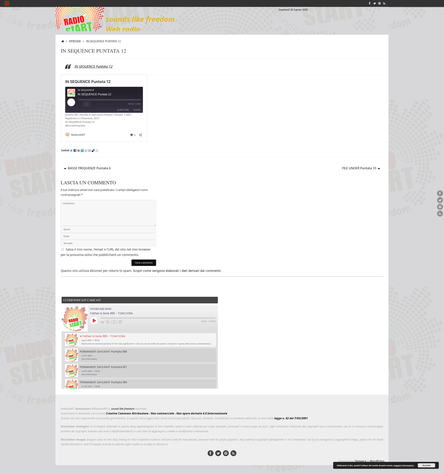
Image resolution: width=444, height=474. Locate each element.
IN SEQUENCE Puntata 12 (94, 66)
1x (114, 322)
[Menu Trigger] (7, 3)
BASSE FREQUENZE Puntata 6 (89, 168)
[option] (140, 340)
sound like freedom (122, 409)
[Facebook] (369, 3)
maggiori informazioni (404, 465)
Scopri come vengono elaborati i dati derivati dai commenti (177, 271)
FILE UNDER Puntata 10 (359, 168)
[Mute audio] (102, 322)
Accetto (426, 465)
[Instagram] (379, 3)
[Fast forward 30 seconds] (120, 322)
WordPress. (377, 461)
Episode (75, 41)
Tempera (360, 461)
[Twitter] (374, 3)
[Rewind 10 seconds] (107, 322)
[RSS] (384, 3)
